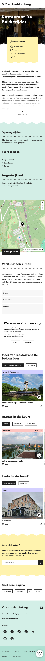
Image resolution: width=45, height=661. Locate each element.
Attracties (31, 365)
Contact (5, 614)
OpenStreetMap (29, 249)
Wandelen (17, 423)
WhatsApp (7, 591)
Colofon (16, 651)
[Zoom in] (42, 202)
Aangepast (28, 342)
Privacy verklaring (29, 651)
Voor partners (16, 656)
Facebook (20, 591)
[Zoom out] (42, 205)
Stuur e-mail (18, 50)
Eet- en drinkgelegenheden (13, 365)
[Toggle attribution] (42, 249)
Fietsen (6, 423)
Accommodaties (9, 483)
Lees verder (22, 114)
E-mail (38, 591)
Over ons (35, 614)
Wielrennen (31, 423)
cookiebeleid (19, 336)
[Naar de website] (41, 406)
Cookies (4, 656)
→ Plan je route (10, 252)
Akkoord (16, 342)
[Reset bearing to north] (42, 208)
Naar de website (19, 53)
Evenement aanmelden (10, 618)
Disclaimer (5, 651)
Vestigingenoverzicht (20, 614)
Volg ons (5, 626)
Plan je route (18, 57)
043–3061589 (18, 46)
